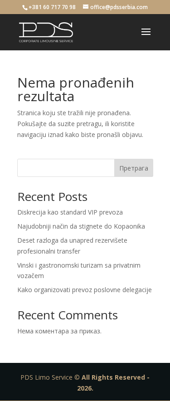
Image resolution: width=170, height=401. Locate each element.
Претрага (133, 168)
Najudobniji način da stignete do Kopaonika (81, 226)
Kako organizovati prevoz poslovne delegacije (84, 289)
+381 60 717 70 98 (52, 7)
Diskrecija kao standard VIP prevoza (70, 212)
